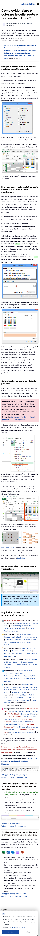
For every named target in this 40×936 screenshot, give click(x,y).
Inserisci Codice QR (20, 722)
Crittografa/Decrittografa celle (23, 697)
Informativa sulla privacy (19, 927)
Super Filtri (25, 700)
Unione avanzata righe (17, 732)
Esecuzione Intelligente (22, 623)
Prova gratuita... (20, 419)
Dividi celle (29, 732)
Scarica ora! (24, 604)
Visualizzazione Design (19, 687)
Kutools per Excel (7, 548)
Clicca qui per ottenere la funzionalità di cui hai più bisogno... (19, 761)
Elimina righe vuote (30, 637)
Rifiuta (28, 932)
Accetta (10, 932)
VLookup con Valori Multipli (21, 651)
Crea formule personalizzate (21, 626)
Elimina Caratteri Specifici (28, 711)
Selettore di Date (20, 695)
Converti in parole (20, 727)
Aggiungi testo (14, 711)
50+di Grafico (14, 714)
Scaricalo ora (22, 558)
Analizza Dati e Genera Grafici (15, 628)
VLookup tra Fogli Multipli (13, 653)
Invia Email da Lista (11, 700)
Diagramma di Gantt (28, 714)
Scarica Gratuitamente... (19, 778)
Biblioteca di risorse (19, 692)
